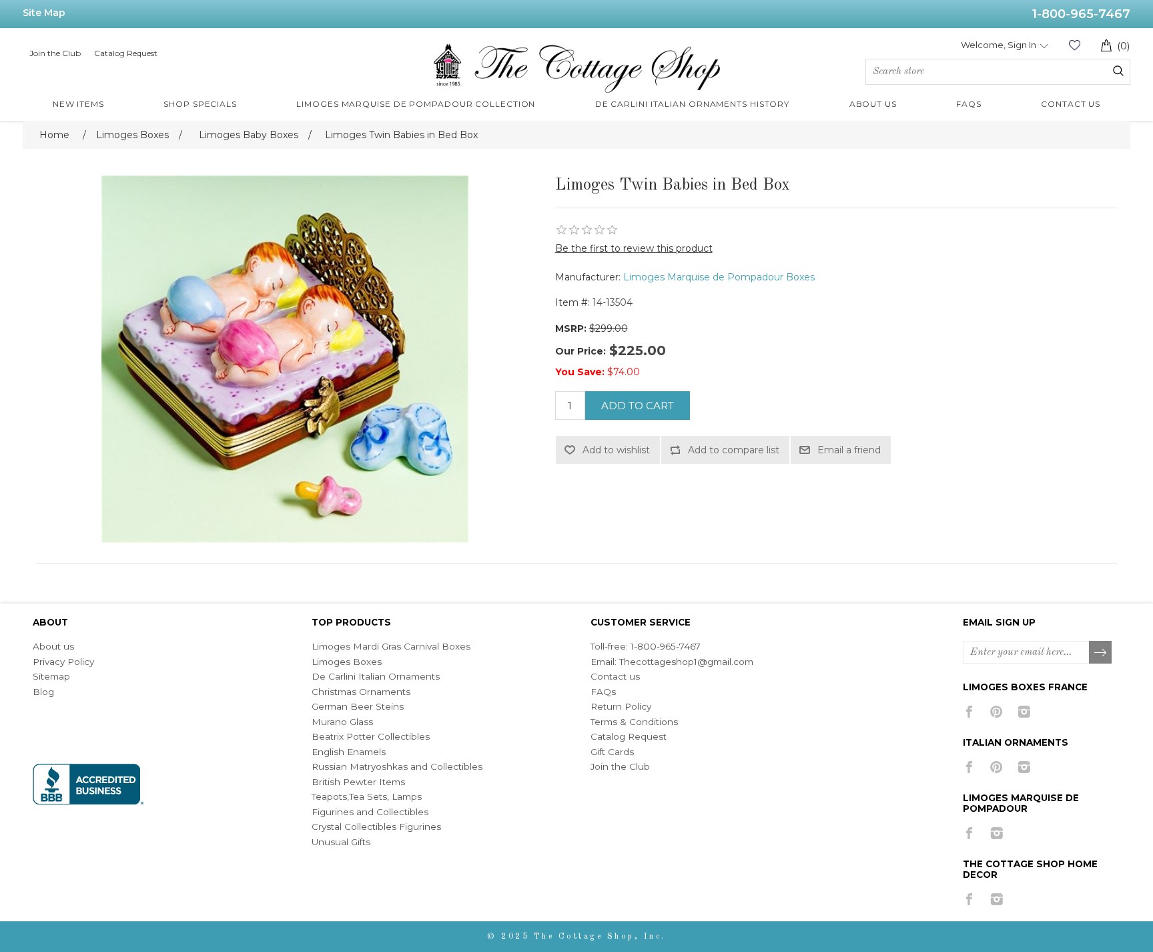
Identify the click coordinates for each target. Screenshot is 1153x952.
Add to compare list (733, 450)
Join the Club (55, 53)
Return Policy (621, 706)
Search (1118, 70)
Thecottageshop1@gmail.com (686, 661)
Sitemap (51, 676)
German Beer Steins (358, 706)
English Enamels (349, 751)
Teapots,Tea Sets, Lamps (367, 796)
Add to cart (637, 405)
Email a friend (849, 450)
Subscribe (1101, 653)
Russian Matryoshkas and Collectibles (397, 766)
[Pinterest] (996, 712)
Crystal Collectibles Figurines (376, 826)
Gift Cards (612, 751)
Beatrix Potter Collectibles (371, 736)
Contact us (615, 676)
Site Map (44, 13)
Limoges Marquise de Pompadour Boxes (719, 277)
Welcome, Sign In (998, 44)
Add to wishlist (616, 450)
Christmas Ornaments (361, 691)
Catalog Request (125, 53)
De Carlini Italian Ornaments (376, 676)
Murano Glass (342, 721)
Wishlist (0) (1074, 45)
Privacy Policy (63, 661)
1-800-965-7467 (1081, 14)
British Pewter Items (358, 781)
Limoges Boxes (347, 661)
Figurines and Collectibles (370, 811)
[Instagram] (1024, 712)
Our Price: (580, 351)
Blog (43, 691)
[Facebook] (969, 712)
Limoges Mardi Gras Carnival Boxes (391, 646)
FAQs (603, 691)
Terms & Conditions (634, 721)
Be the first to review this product (634, 248)
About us (53, 646)
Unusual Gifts (341, 842)
